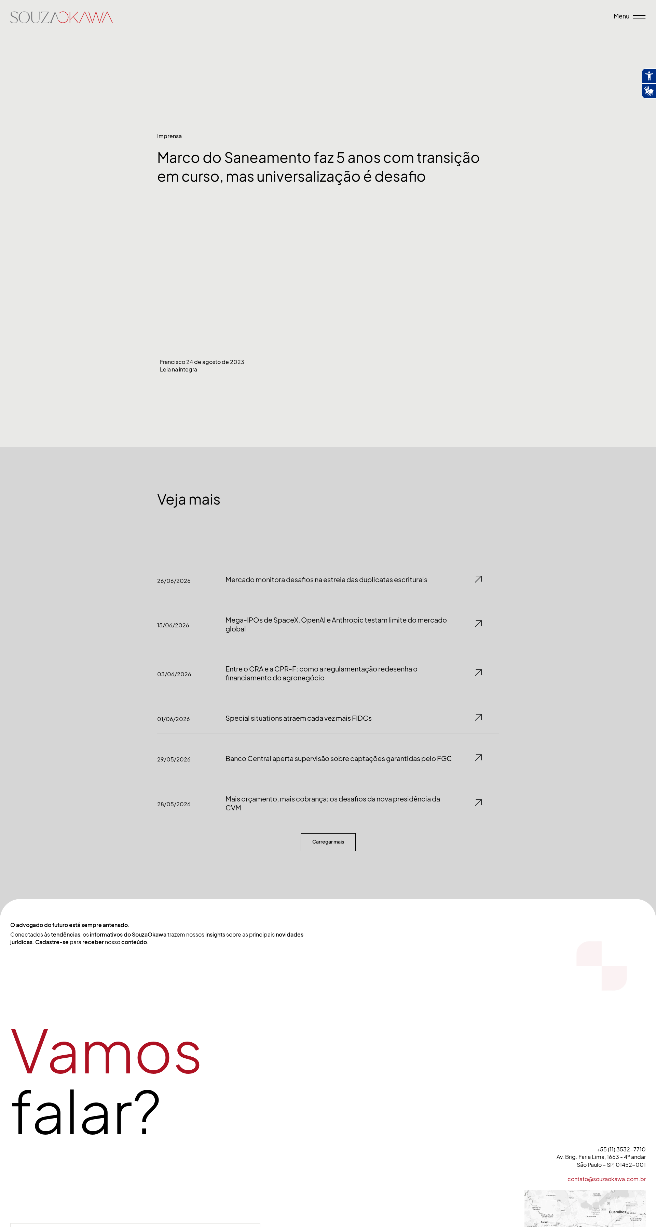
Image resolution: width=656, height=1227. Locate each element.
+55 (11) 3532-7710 (621, 1149)
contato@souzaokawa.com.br (607, 1179)
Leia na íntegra (178, 369)
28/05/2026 (174, 804)
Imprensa (169, 136)
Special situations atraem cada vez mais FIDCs (299, 718)
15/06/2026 (173, 625)
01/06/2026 (173, 719)
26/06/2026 (174, 580)
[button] (328, 842)
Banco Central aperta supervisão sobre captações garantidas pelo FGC (339, 759)
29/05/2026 (174, 759)
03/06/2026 (174, 674)
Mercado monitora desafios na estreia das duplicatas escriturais (326, 580)
